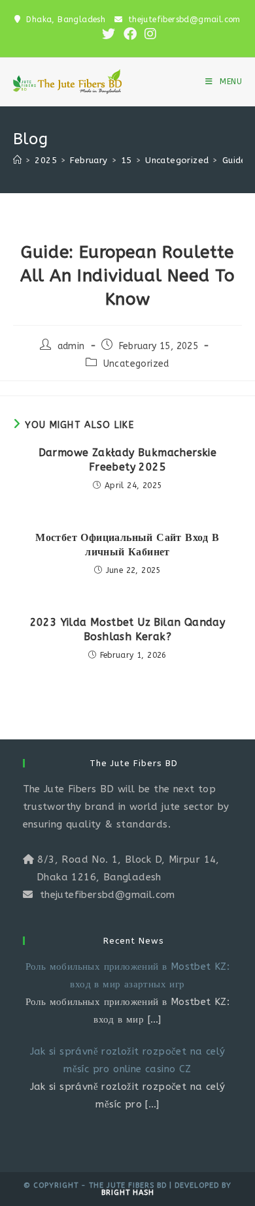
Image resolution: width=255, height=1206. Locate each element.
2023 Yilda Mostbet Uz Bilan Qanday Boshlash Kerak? (128, 629)
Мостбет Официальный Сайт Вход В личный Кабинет (127, 544)
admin (71, 346)
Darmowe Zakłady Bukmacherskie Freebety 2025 (128, 459)
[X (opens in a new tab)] (108, 33)
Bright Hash (127, 1192)
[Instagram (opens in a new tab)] (148, 33)
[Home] (17, 160)
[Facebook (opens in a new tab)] (130, 33)
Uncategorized (136, 363)
